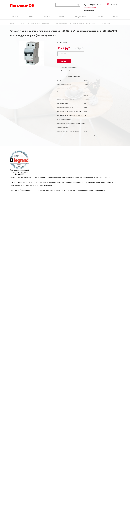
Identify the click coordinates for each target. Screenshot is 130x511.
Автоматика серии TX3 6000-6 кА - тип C (84, 23)
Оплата (62, 17)
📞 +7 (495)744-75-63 (92, 5)
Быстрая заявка (89, 10)
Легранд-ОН (22, 5)
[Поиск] (78, 5)
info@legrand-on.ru (91, 7)
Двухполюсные (106, 23)
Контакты (99, 17)
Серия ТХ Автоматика (61, 23)
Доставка (46, 17)
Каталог (30, 17)
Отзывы (115, 17)
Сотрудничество (80, 17)
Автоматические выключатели (40, 23)
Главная (15, 17)
